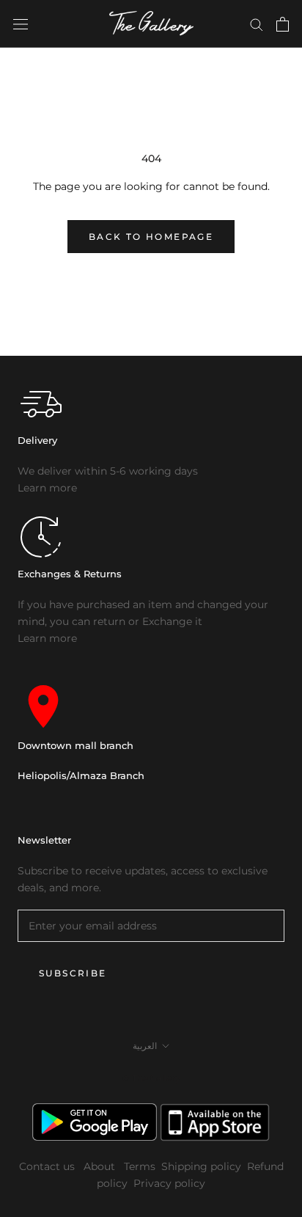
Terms (139, 1166)
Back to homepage (151, 236)
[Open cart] (282, 24)
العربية (145, 1045)
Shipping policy (201, 1166)
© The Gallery (151, 1077)
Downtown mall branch (75, 745)
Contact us (48, 1166)
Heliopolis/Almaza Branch (81, 775)
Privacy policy (169, 1183)
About (101, 1166)
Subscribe (73, 973)
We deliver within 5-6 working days (108, 471)
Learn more (47, 487)
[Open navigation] (20, 23)
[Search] (256, 24)
